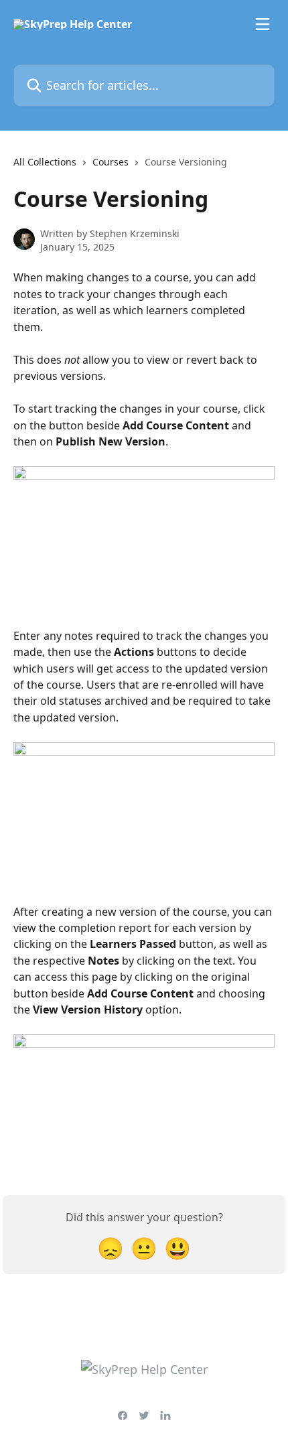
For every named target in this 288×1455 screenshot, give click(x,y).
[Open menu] (262, 24)
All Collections (44, 161)
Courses (110, 161)
